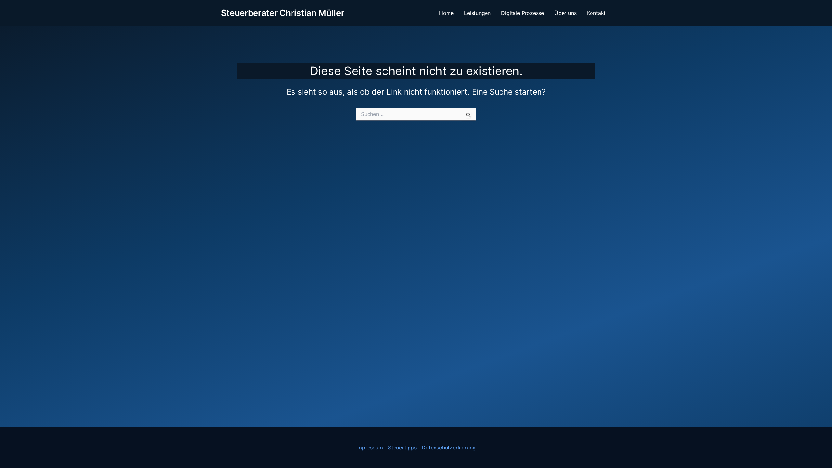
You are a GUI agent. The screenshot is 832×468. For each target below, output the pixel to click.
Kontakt (596, 13)
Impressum (369, 447)
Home (446, 13)
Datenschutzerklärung (449, 447)
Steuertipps (402, 447)
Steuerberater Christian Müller (282, 13)
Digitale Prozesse (522, 13)
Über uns (565, 13)
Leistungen (477, 13)
